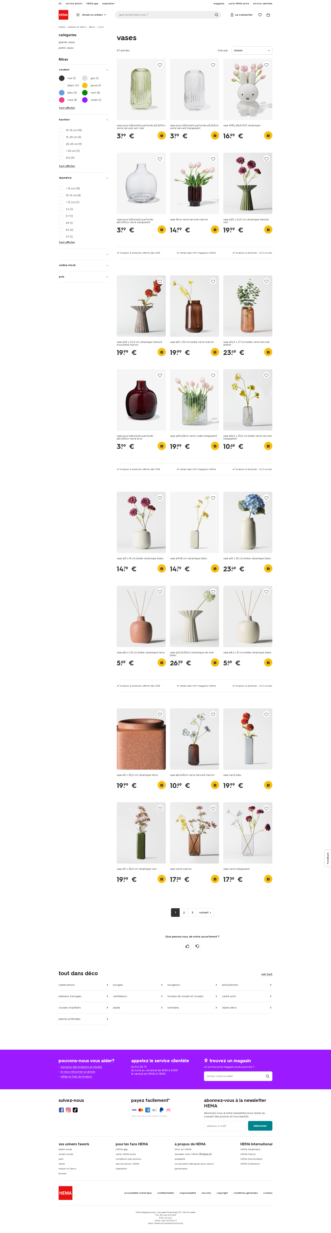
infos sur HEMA (183, 1149)
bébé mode (65, 1149)
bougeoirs (174, 984)
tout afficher (67, 107)
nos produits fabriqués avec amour (194, 1163)
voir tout (266, 974)
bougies (118, 984)
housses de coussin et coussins (185, 996)
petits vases (66, 47)
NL (60, 3)
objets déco (229, 1007)
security (206, 1193)
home (62, 27)
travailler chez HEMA (186, 1154)
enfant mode (66, 1154)
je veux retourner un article (78, 1071)
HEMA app (122, 1149)
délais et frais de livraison (76, 1076)
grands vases (67, 42)
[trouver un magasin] (267, 1076)
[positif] (187, 946)
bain (61, 1159)
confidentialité (165, 1193)
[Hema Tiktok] (75, 1110)
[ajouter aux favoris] (160, 64)
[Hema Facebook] (61, 1110)
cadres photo (67, 984)
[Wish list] (260, 15)
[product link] (141, 89)
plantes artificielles (69, 1019)
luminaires (173, 1007)
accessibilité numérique (138, 1193)
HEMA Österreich (250, 1163)
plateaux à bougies (70, 996)
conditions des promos (128, 1159)
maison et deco (67, 1168)
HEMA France (248, 1154)
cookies (267, 1193)
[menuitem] (60, 3)
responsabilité (187, 1193)
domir (62, 1163)
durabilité (180, 1159)
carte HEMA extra (126, 1154)
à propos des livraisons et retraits (81, 1066)
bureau (63, 1173)
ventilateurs (120, 996)
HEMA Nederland (250, 1149)
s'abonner (260, 1125)
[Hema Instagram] (68, 1110)
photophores (230, 984)
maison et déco (77, 27)
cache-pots (229, 996)
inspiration (121, 1168)
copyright (222, 1193)
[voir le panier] (268, 15)
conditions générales (245, 1193)
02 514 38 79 (139, 1066)
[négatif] (197, 946)
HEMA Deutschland (251, 1159)
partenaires (181, 1168)
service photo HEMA (127, 1163)
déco (92, 27)
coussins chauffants (70, 1007)
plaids (116, 1007)
